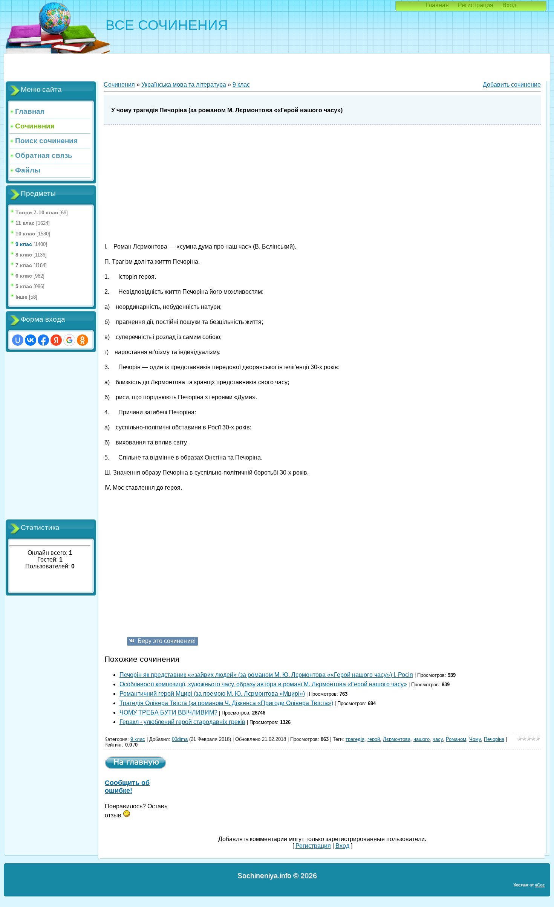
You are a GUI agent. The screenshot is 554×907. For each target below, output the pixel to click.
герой (373, 739)
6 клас (23, 276)
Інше (21, 297)
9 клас (23, 244)
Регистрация (475, 5)
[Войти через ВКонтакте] (30, 340)
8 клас (23, 255)
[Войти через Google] (69, 340)
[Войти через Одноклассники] (82, 340)
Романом (456, 739)
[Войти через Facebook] (43, 340)
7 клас (23, 265)
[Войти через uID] (17, 340)
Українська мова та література (183, 84)
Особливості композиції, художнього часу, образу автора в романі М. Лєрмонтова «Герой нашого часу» (263, 684)
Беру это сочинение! (167, 641)
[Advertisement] (51, 435)
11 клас (25, 223)
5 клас (23, 286)
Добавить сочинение (512, 84)
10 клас (25, 234)
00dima (180, 739)
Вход (509, 5)
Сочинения (119, 84)
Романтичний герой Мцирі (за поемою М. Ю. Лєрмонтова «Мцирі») (212, 693)
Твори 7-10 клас (36, 212)
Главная (437, 5)
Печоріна (494, 739)
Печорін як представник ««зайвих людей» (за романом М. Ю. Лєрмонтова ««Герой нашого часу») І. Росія (266, 675)
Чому (475, 739)
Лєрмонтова (396, 739)
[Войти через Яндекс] (56, 340)
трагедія (355, 739)
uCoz (540, 885)
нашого (421, 739)
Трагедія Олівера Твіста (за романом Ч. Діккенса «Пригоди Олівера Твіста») (226, 703)
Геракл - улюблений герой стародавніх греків (182, 722)
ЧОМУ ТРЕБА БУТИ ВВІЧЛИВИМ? (168, 712)
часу (438, 739)
